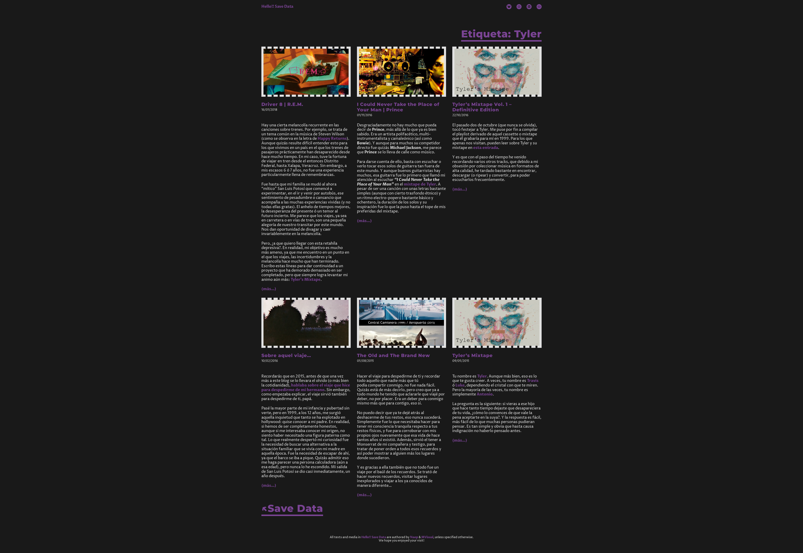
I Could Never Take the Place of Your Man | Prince (398, 107)
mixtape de (420, 184)
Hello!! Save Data (277, 6)
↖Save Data (292, 508)
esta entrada (485, 147)
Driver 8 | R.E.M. (282, 104)
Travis (532, 380)
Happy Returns (332, 138)
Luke (460, 385)
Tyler (482, 376)
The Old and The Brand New (393, 355)
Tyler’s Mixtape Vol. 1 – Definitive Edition (482, 107)
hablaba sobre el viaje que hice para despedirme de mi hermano (305, 388)
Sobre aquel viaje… (286, 355)
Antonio (485, 394)
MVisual (427, 537)
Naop (414, 537)
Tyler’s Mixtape (306, 279)
